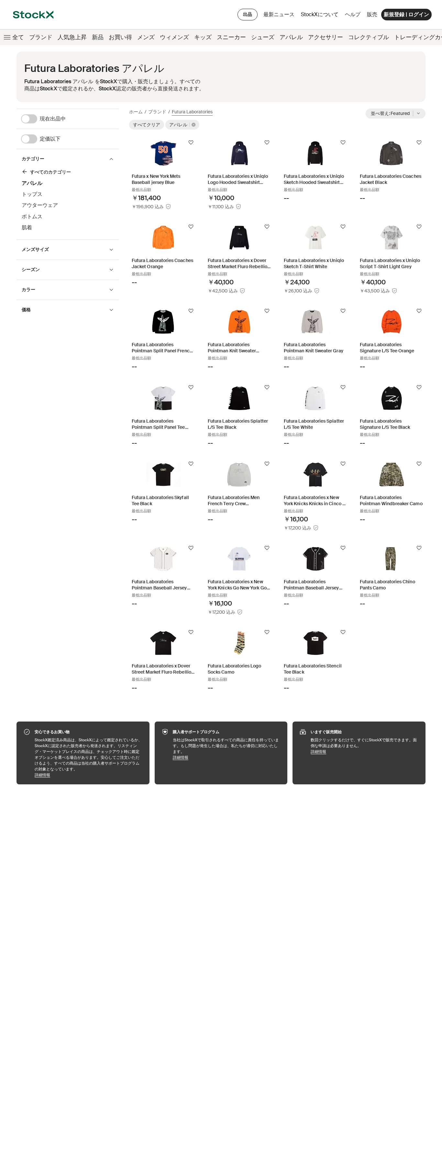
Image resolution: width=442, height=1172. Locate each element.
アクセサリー (325, 37)
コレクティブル (368, 37)
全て (18, 37)
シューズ (262, 37)
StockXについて (321, 16)
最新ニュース (278, 14)
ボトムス (32, 216)
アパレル (291, 37)
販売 (372, 14)
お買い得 (120, 37)
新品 (98, 37)
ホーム (136, 112)
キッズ (203, 37)
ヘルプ (352, 14)
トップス (32, 194)
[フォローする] (190, 142)
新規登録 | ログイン (406, 14)
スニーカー (231, 37)
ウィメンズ (174, 37)
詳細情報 (89, 775)
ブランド (40, 37)
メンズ (146, 37)
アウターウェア (40, 205)
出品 (247, 14)
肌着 (27, 227)
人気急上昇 (72, 37)
